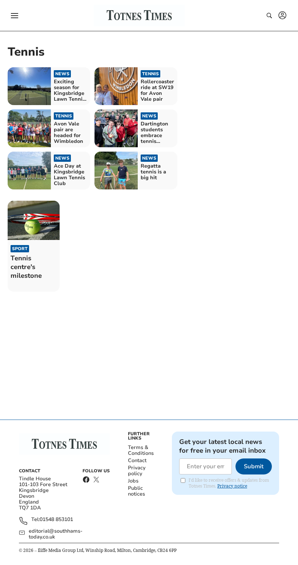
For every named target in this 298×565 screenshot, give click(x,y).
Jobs (133, 480)
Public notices (136, 491)
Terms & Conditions (141, 450)
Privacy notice (232, 486)
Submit (253, 466)
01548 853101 (56, 520)
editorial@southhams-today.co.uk (55, 534)
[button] (14, 15)
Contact (137, 460)
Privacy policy (136, 470)
